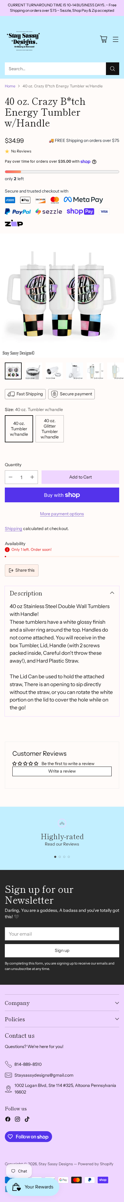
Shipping (13, 528)
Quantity (13, 464)
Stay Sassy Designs (56, 1164)
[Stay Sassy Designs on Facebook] (7, 1120)
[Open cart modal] (103, 39)
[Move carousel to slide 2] (60, 857)
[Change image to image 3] (54, 370)
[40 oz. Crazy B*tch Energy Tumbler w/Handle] (62, 296)
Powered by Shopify (95, 1164)
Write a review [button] (62, 771)
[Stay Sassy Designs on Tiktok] (27, 1120)
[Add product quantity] (32, 477)
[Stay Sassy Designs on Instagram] (17, 1120)
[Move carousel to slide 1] (55, 857)
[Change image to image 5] (95, 370)
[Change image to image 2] (33, 370)
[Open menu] (115, 39)
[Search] (112, 68)
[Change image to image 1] (13, 370)
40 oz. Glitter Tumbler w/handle (50, 429)
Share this (25, 570)
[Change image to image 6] (115, 370)
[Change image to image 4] (74, 370)
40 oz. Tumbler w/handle (19, 429)
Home (10, 86)
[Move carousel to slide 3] (64, 857)
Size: (34, 409)
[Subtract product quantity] (10, 477)
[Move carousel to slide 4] (69, 857)
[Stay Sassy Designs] (24, 39)
